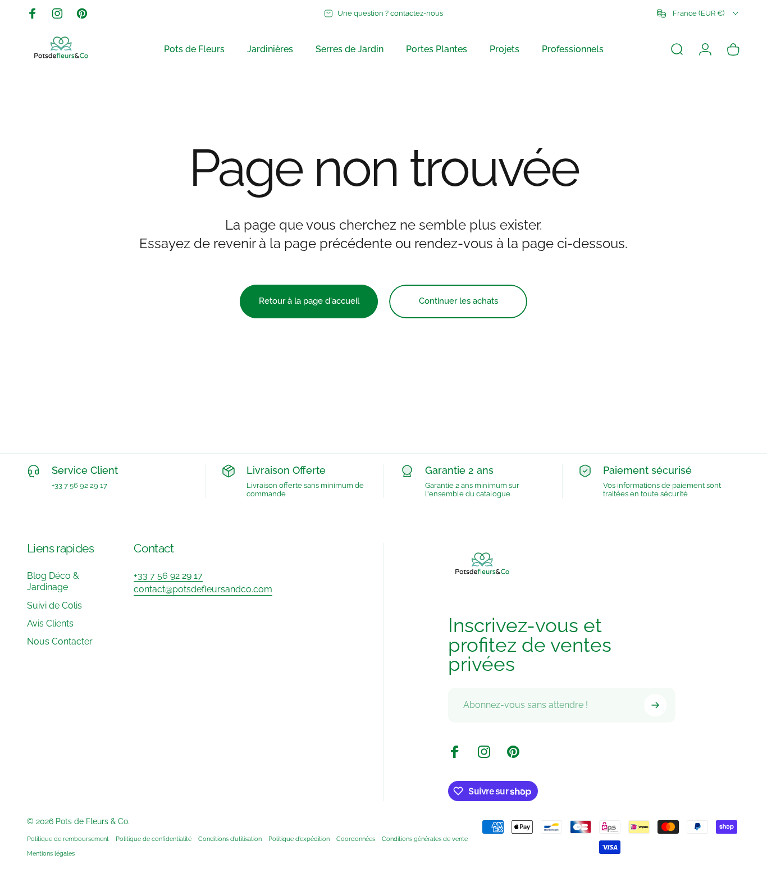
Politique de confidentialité (153, 839)
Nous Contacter (60, 641)
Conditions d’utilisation (230, 839)
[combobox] (698, 13)
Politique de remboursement (68, 839)
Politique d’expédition (299, 839)
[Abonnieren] (655, 705)
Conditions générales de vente (425, 839)
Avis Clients (50, 623)
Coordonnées (355, 839)
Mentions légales (51, 853)
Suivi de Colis (54, 605)
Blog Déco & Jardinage (53, 581)
